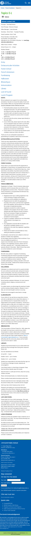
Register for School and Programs (12, 507)
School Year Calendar (9, 510)
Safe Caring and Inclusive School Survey (14, 508)
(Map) (13, 447)
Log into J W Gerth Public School (10, 533)
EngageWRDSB (8, 503)
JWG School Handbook (15, 534)
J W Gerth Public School (7, 2)
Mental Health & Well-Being (11, 505)
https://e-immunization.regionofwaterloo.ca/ (14, 336)
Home (2, 8)
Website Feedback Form (6, 471)
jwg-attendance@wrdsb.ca (8, 453)
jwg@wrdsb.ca (11, 460)
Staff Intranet (22, 533)
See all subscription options (7, 497)
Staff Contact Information (7, 462)
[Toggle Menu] (29, 3)
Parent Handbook (9, 8)
